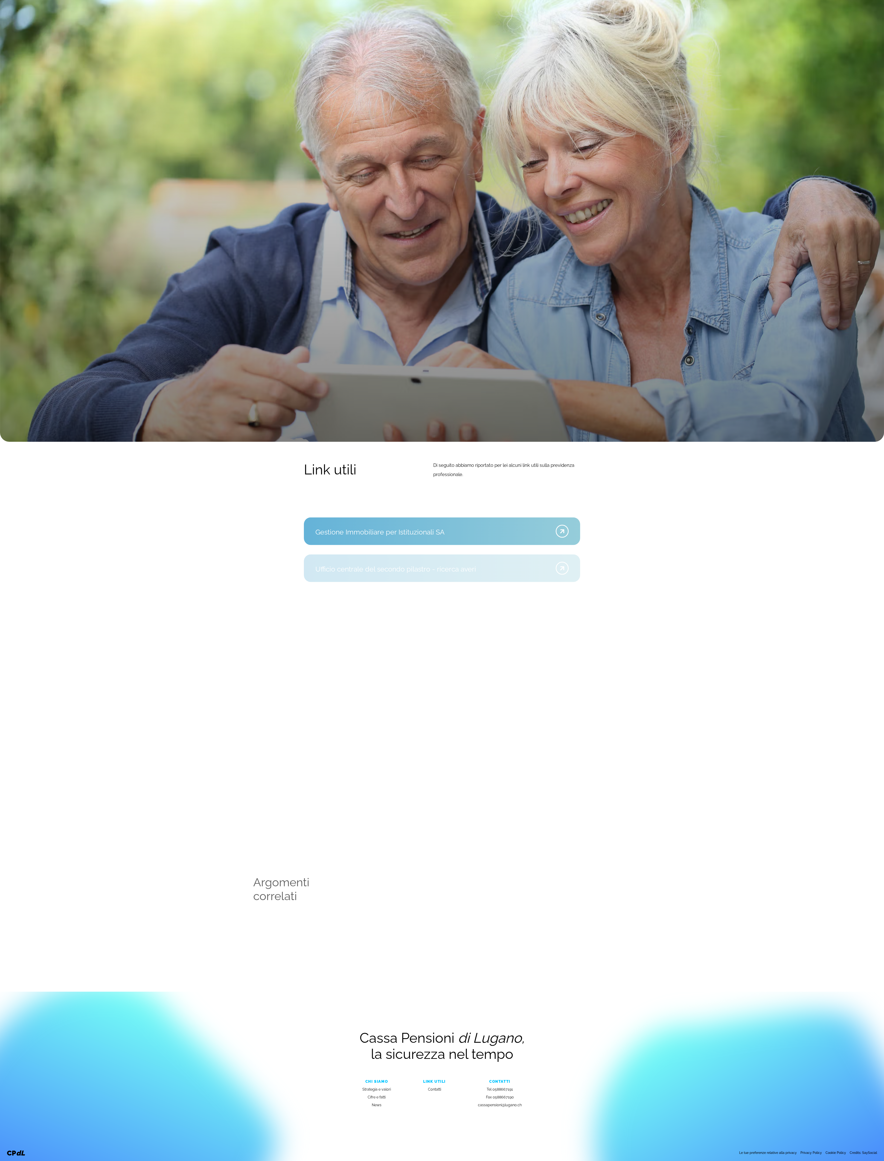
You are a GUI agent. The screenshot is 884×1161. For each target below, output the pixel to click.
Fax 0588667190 (500, 1096)
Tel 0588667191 (500, 1089)
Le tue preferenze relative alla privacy (768, 1152)
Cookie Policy (836, 1152)
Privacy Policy (811, 1152)
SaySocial (869, 1152)
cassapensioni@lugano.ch (500, 1104)
